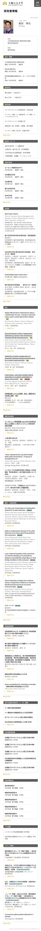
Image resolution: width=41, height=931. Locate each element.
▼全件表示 (7, 135)
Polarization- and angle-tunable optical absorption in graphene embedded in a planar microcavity (19, 377)
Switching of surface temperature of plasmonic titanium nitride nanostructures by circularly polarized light (20, 358)
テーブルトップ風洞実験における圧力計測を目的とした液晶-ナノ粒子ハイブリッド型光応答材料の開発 (20, 423)
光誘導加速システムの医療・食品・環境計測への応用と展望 (20, 394)
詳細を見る (10, 247)
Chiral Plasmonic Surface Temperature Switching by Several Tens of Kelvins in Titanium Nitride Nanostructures (18, 335)
